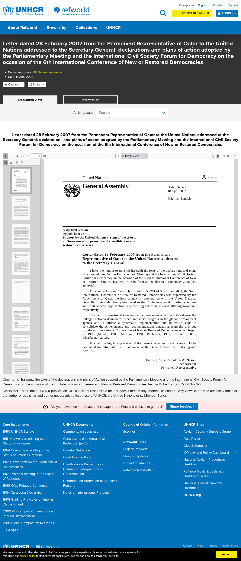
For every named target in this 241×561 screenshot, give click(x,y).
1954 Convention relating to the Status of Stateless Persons (26, 452)
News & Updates (135, 456)
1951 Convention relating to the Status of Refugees (25, 441)
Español (217, 5)
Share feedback (182, 406)
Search (163, 13)
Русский (233, 5)
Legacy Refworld (135, 449)
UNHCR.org (192, 494)
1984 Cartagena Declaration (23, 492)
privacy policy (27, 556)
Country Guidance (76, 450)
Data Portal (192, 438)
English (202, 5)
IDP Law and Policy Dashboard (206, 452)
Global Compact (195, 445)
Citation (13, 84)
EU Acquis (10, 529)
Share (36, 84)
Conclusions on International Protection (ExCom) (84, 441)
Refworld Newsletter (138, 470)
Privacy (213, 545)
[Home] (46, 10)
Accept (227, 554)
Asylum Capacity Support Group (207, 431)
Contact (187, 545)
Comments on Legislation (81, 431)
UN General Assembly (47, 72)
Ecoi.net (129, 431)
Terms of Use (230, 545)
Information (90, 99)
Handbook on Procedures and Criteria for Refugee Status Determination (85, 469)
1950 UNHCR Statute (18, 431)
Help (200, 545)
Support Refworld (194, 13)
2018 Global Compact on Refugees (28, 523)
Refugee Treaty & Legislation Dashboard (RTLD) (204, 473)
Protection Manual (136, 463)
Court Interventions (77, 457)
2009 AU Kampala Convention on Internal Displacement (28, 513)
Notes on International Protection (87, 492)
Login (226, 13)
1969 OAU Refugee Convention (26, 485)
